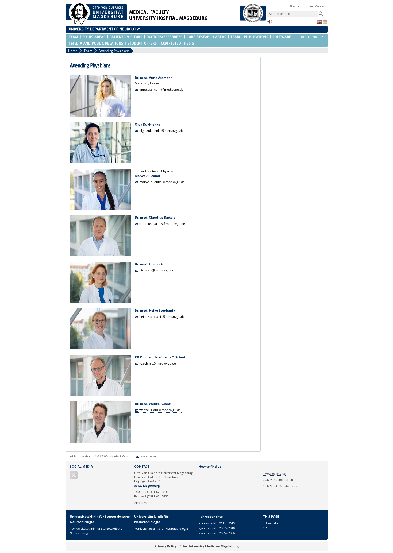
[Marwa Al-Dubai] (100, 208)
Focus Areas (93, 37)
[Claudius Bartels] (100, 255)
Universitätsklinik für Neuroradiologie (162, 529)
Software (281, 37)
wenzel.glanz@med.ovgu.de (160, 410)
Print (268, 528)
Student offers (142, 43)
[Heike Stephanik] (100, 348)
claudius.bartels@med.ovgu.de (162, 223)
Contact (320, 6)
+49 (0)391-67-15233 (154, 496)
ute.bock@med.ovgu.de (156, 270)
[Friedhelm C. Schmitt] (100, 394)
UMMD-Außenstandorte (281, 486)
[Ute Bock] (100, 301)
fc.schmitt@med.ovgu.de (157, 363)
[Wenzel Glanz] (100, 441)
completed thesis (177, 43)
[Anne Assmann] (100, 115)
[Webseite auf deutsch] (325, 22)
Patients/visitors (126, 37)
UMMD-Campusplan (279, 480)
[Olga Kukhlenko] (100, 162)
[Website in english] (319, 22)
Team (73, 37)
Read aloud (273, 523)
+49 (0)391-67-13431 (154, 492)
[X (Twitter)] (74, 477)
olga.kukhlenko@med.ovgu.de (161, 130)
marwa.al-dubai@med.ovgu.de (162, 181)
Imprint (308, 6)
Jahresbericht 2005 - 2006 (218, 533)
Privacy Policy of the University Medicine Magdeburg (197, 546)
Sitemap (295, 6)
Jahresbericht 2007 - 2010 (218, 528)
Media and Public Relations (97, 43)
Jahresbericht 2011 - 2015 (218, 523)
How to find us (275, 473)
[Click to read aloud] (269, 23)
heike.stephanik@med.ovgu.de (162, 316)
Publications (256, 37)
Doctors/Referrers (165, 37)
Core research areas (206, 37)
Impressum (143, 503)
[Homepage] (96, 23)
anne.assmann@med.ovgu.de (161, 89)
